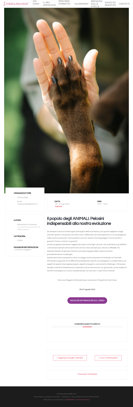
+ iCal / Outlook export (108, 358)
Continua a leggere (23, 250)
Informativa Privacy (83, 400)
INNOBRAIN (70, 400)
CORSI (19, 240)
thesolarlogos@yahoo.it (28, 204)
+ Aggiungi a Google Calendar (70, 358)
